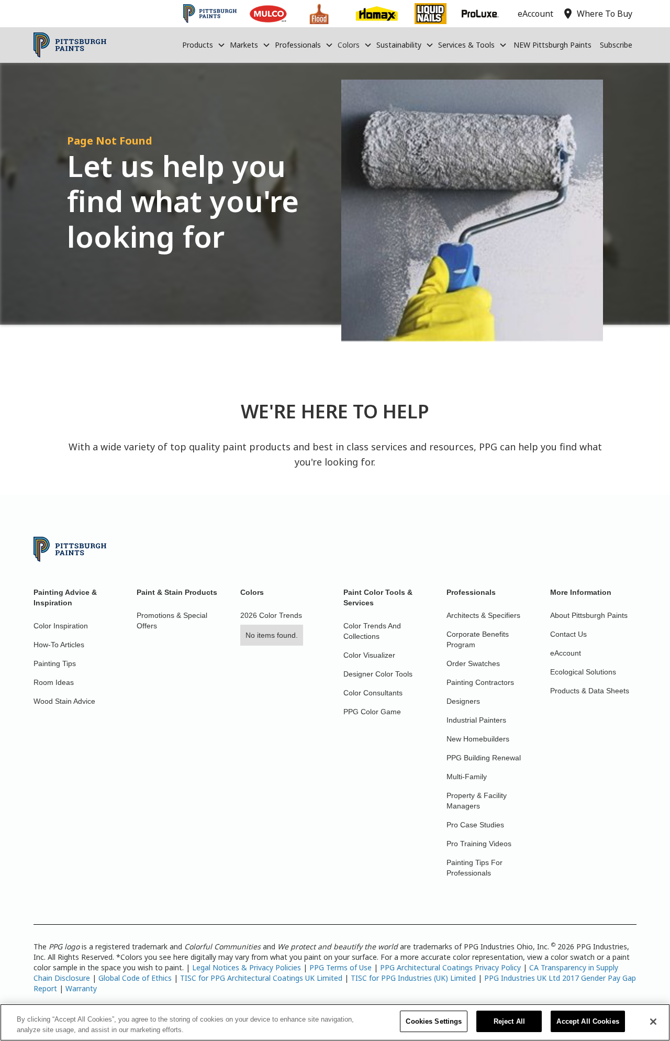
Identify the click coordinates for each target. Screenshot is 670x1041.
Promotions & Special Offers (172, 620)
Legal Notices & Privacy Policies (246, 967)
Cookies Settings (434, 1021)
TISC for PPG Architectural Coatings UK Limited (261, 978)
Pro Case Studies (475, 825)
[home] (70, 45)
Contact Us (568, 634)
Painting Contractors (480, 682)
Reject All (509, 1021)
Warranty (81, 988)
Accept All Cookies (587, 1021)
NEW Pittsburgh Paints (552, 45)
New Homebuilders (477, 739)
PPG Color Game (372, 711)
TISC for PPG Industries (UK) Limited (413, 978)
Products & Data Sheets (589, 690)
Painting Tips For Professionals (474, 867)
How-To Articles (59, 644)
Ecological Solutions (583, 672)
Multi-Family (466, 776)
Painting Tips (55, 663)
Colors (349, 45)
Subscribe (616, 45)
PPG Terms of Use (340, 967)
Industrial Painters (476, 720)
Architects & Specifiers (483, 615)
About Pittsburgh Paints (589, 615)
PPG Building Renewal (483, 758)
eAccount (565, 653)
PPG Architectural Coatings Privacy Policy (450, 967)
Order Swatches (473, 663)
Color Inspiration (61, 626)
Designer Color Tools (377, 674)
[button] (204, 45)
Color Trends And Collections (372, 631)
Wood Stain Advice (64, 701)
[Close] (653, 1021)
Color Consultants (373, 693)
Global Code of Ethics (135, 978)
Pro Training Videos (478, 843)
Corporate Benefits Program (477, 639)
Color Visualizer (369, 655)
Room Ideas (54, 682)
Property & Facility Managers (476, 800)
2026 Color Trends (271, 615)
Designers (463, 701)
